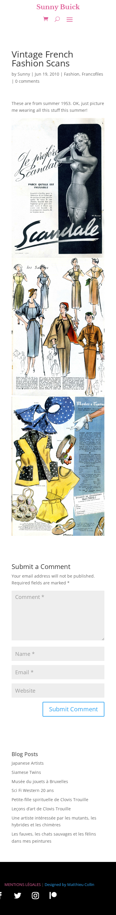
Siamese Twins (26, 772)
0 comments (27, 81)
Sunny (24, 74)
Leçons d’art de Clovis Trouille (41, 809)
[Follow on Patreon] (53, 895)
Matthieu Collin (80, 884)
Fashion (71, 74)
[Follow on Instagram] (35, 895)
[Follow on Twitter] (17, 895)
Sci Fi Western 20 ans (33, 790)
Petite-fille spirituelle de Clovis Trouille (50, 799)
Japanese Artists (28, 763)
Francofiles (92, 74)
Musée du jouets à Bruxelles (40, 781)
